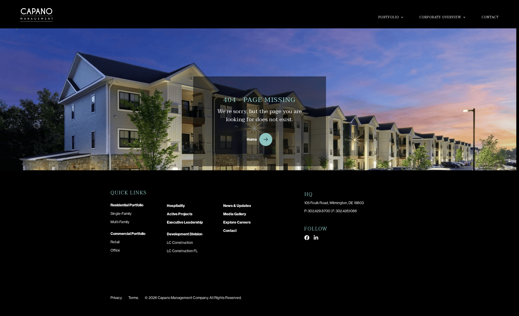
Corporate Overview (440, 17)
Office (115, 250)
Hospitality (176, 206)
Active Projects (179, 214)
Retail (115, 242)
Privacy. (116, 298)
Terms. (133, 298)
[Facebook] (306, 237)
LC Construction (180, 243)
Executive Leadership (185, 222)
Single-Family (121, 214)
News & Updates (237, 206)
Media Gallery (234, 214)
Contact (490, 17)
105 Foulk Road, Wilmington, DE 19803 (334, 203)
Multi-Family (119, 222)
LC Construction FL (182, 251)
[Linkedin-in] (315, 237)
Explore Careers (237, 222)
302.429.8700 (319, 211)
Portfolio (388, 17)
